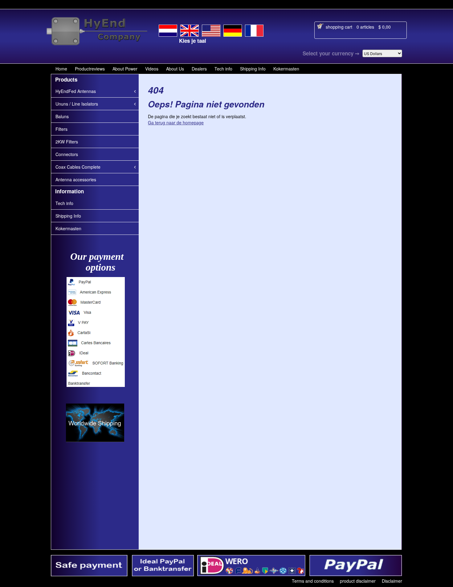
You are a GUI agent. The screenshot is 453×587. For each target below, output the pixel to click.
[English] (189, 29)
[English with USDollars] (211, 29)
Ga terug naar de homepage (176, 122)
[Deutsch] (232, 29)
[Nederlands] (168, 29)
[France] (254, 29)
